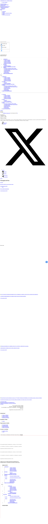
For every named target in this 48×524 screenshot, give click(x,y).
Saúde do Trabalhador (7, 65)
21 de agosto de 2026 (3, 298)
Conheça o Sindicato (7, 60)
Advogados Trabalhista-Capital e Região (10, 68)
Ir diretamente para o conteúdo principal (6, 0)
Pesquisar (5, 82)
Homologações (6, 71)
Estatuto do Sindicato (7, 61)
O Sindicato (5, 59)
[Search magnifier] (1, 44)
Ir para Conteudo (4, 2)
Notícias (4, 64)
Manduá (21, 434)
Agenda (3, 421)
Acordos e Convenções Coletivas (9, 66)
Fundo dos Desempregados (8, 73)
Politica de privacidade (7, 62)
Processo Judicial (6, 72)
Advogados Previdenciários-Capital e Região (10, 69)
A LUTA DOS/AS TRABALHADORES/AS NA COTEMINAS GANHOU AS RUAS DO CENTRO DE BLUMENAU (13, 296)
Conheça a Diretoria (7, 77)
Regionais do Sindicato (7, 63)
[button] (12, 484)
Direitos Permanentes (7, 88)
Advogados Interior (7, 87)
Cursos (3, 431)
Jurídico (4, 67)
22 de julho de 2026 (3, 401)
